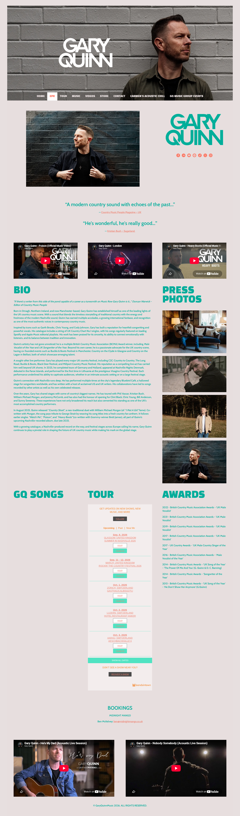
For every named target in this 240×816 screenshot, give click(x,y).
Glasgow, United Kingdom (120, 538)
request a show (120, 674)
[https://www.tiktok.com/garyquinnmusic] (200, 156)
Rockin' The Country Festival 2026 (120, 566)
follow (120, 519)
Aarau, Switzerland (120, 638)
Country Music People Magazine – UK (121, 212)
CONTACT (119, 96)
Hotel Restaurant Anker (120, 616)
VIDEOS (90, 96)
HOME (41, 96)
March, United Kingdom (120, 563)
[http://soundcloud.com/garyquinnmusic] (183, 156)
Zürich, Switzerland (120, 588)
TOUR (63, 96)
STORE (104, 96)
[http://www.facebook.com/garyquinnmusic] (178, 156)
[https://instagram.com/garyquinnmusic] (210, 156)
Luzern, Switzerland (120, 613)
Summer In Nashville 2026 (120, 541)
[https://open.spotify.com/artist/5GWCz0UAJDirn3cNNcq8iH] (194, 156)
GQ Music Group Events (186, 96)
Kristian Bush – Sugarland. (121, 231)
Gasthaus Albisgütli (120, 591)
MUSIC (76, 96)
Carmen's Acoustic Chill (147, 96)
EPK (52, 96)
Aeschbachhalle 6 (120, 641)
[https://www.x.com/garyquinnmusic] (205, 156)
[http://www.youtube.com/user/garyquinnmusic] (189, 156)
